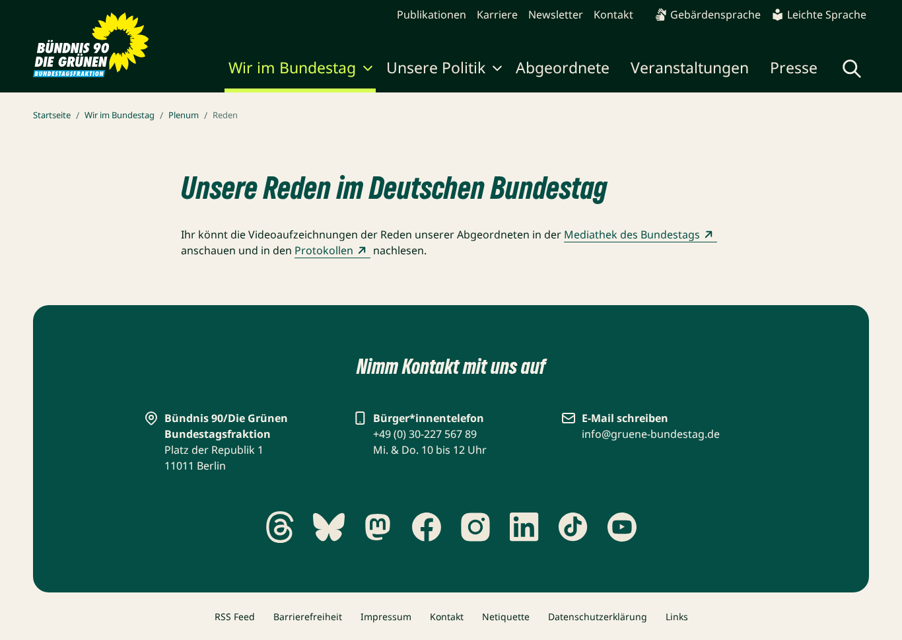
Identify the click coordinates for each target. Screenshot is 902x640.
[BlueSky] (328, 527)
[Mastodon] (377, 527)
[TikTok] (573, 527)
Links (677, 616)
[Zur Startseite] (91, 45)
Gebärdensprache (715, 14)
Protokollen (324, 250)
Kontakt (613, 14)
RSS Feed (235, 616)
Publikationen (431, 14)
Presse (793, 67)
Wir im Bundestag (292, 67)
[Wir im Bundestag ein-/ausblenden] (368, 70)
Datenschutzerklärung (597, 616)
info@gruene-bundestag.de (651, 434)
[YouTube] (622, 527)
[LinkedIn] (524, 527)
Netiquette (506, 616)
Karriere (497, 14)
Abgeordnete (562, 67)
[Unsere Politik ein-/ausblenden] (497, 70)
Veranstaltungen (690, 67)
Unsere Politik (435, 67)
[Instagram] (475, 527)
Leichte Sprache (826, 14)
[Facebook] (426, 527)
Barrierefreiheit (307, 616)
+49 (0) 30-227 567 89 (425, 434)
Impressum (386, 616)
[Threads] (279, 527)
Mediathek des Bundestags (632, 234)
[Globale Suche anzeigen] (851, 68)
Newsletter (555, 14)
